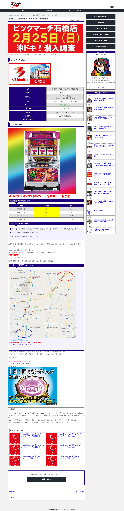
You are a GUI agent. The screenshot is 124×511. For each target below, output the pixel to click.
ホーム (22, 10)
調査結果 (49, 10)
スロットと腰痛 (98, 210)
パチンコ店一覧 (101, 29)
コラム (101, 10)
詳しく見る (101, 87)
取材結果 (100, 23)
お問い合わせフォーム (15, 357)
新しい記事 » (80, 491)
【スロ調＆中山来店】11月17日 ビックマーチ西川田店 (32, 435)
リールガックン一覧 (101, 35)
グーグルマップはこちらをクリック (20, 344)
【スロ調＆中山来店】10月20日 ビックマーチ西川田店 (32, 446)
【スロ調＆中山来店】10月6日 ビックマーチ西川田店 (69, 446)
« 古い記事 (11, 491)
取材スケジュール (101, 17)
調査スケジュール (19, 15)
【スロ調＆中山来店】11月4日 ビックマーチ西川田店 (69, 435)
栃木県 (13, 497)
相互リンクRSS (101, 40)
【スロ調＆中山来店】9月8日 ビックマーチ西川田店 (69, 457)
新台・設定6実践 (75, 10)
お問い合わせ (46, 479)
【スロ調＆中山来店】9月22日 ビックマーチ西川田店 (32, 457)
